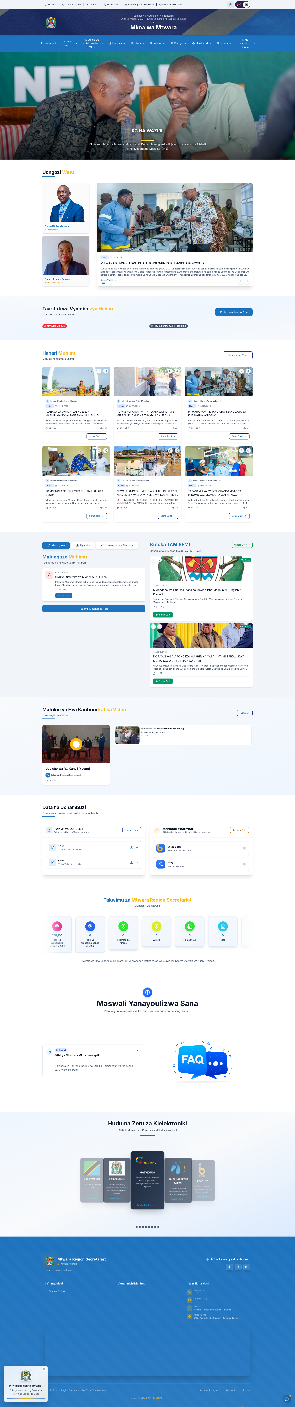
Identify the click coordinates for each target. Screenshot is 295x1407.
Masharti (230, 1390)
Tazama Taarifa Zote (236, 312)
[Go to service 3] (143, 1227)
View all (245, 713)
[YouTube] (246, 1267)
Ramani (246, 1390)
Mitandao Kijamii (73, 4)
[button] (93, 1060)
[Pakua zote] (131, 847)
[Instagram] (229, 1267)
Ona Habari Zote (237, 355)
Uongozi (94, 4)
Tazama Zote (132, 830)
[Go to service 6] (152, 1227)
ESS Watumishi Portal (172, 4)
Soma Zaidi (110, 280)
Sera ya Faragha (208, 1390)
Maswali (52, 4)
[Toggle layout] (44, 1369)
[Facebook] (238, 1267)
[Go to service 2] (140, 1227)
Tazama (65, 595)
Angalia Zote (240, 544)
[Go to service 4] (146, 1227)
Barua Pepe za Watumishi (141, 4)
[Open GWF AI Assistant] (287, 1399)
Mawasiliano (113, 4)
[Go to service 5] (149, 1227)
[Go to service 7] (155, 1227)
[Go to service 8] (158, 1227)
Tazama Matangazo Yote (93, 608)
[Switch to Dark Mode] (230, 4)
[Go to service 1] (137, 1227)
